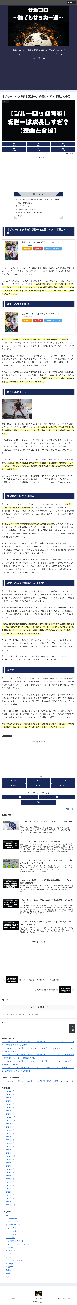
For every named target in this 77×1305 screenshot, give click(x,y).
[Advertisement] (38, 76)
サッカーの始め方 (13, 1225)
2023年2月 (10, 1176)
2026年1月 (10, 1107)
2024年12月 (10, 1117)
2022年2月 (10, 1195)
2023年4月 (10, 1169)
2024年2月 (10, 1150)
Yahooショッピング (53, 249)
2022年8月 (10, 1182)
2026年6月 (10, 1094)
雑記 (7, 1277)
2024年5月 (10, 1140)
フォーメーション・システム (17, 1244)
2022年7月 (10, 1185)
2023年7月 (10, 1163)
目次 (35, 194)
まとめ (20, 216)
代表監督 (9, 1264)
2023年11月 (10, 1156)
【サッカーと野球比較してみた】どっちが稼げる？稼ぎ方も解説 (32, 1081)
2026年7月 (10, 1091)
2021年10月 (10, 1205)
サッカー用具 (11, 1234)
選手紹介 (9, 1273)
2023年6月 (10, 1166)
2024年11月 (10, 1120)
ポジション (10, 1251)
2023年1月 (10, 1179)
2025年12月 (10, 1111)
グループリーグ (12, 1221)
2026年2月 (10, 1104)
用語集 (8, 1270)
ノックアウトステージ (15, 1241)
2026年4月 (10, 1098)
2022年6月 (10, 1189)
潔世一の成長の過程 (25, 203)
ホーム (14, 1298)
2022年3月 (10, 1192)
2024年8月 (10, 1130)
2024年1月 (10, 1153)
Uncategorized (11, 1218)
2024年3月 (10, 1146)
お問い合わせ (38, 1298)
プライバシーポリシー (63, 1298)
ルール (8, 1257)
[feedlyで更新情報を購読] (57, 797)
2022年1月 (10, 1198)
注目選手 (9, 1267)
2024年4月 (10, 1143)
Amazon (27, 249)
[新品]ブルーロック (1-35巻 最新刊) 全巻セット (40, 314)
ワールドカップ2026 (14, 1260)
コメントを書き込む (38, 1007)
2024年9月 (10, 1127)
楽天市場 (38, 249)
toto (7, 1215)
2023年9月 (10, 1159)
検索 (3, 1022)
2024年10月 (10, 1124)
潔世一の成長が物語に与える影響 (30, 212)
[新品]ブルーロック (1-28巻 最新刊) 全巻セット (40, 242)
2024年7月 (10, 1133)
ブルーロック (7, 736)
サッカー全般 (11, 1228)
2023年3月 (10, 1172)
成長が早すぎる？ (24, 206)
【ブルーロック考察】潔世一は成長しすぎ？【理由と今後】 (39, 199)
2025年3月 (10, 1114)
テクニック (10, 1238)
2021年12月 (10, 1202)
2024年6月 (10, 1137)
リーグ (8, 1254)
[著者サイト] (20, 797)
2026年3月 (10, 1101)
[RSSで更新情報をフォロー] (38, 802)
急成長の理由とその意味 (26, 209)
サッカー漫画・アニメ (15, 1231)
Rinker (30, 245)
